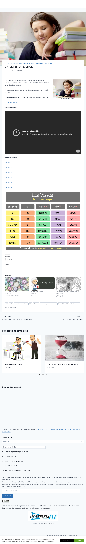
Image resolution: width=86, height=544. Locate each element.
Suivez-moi (7, 496)
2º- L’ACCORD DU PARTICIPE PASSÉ (72, 318)
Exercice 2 (8, 167)
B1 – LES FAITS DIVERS (10, 466)
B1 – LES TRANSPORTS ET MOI (12, 461)
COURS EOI (32, 63)
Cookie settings (67, 540)
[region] (43, 540)
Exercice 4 (8, 177)
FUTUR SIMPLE (40, 63)
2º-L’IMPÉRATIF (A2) (13, 365)
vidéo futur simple (10, 307)
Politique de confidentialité (69, 535)
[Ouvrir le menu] (82, 3)
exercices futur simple (20, 304)
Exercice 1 (8, 162)
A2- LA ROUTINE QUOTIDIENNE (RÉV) (62, 365)
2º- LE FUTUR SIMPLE (37, 292)
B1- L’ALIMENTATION (9, 456)
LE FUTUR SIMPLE (11, 102)
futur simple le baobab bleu (48, 304)
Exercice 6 (8, 187)
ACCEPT (79, 540)
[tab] (39, 374)
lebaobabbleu (10, 70)
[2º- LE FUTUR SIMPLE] (43, 284)
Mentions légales (53, 535)
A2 (5, 63)
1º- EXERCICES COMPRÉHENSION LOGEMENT (17, 318)
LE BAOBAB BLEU (63, 304)
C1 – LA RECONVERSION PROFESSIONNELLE (17, 470)
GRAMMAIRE (48, 63)
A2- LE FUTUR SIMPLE (11, 292)
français (36, 304)
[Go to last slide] (5, 354)
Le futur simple (75, 304)
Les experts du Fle (48, 523)
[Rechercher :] (43, 441)
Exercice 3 (8, 172)
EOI (11, 304)
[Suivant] (80, 354)
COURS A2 (25, 63)
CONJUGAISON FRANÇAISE (14, 63)
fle (30, 304)
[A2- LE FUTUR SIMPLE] (17, 284)
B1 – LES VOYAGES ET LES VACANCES (15, 452)
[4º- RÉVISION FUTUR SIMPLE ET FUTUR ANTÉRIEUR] (68, 284)
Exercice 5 (8, 182)
